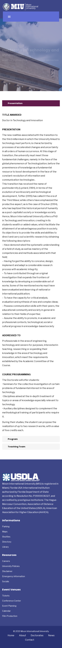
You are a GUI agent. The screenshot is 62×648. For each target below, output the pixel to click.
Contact (29, 639)
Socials (5, 581)
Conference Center (11, 600)
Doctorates (37, 635)
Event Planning (9, 606)
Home (5, 60)
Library (5, 547)
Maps (4, 531)
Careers (6, 561)
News (51, 635)
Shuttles (6, 536)
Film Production (9, 616)
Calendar (6, 611)
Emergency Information (13, 576)
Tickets (6, 595)
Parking (6, 526)
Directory (6, 541)
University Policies (11, 566)
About (22, 635)
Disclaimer (7, 571)
